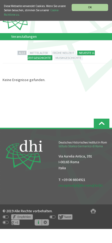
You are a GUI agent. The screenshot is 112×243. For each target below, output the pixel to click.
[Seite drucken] (93, 211)
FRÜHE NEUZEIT (63, 53)
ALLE (22, 53)
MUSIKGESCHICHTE (68, 58)
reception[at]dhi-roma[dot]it (81, 185)
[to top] (101, 123)
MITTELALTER (39, 53)
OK (90, 7)
